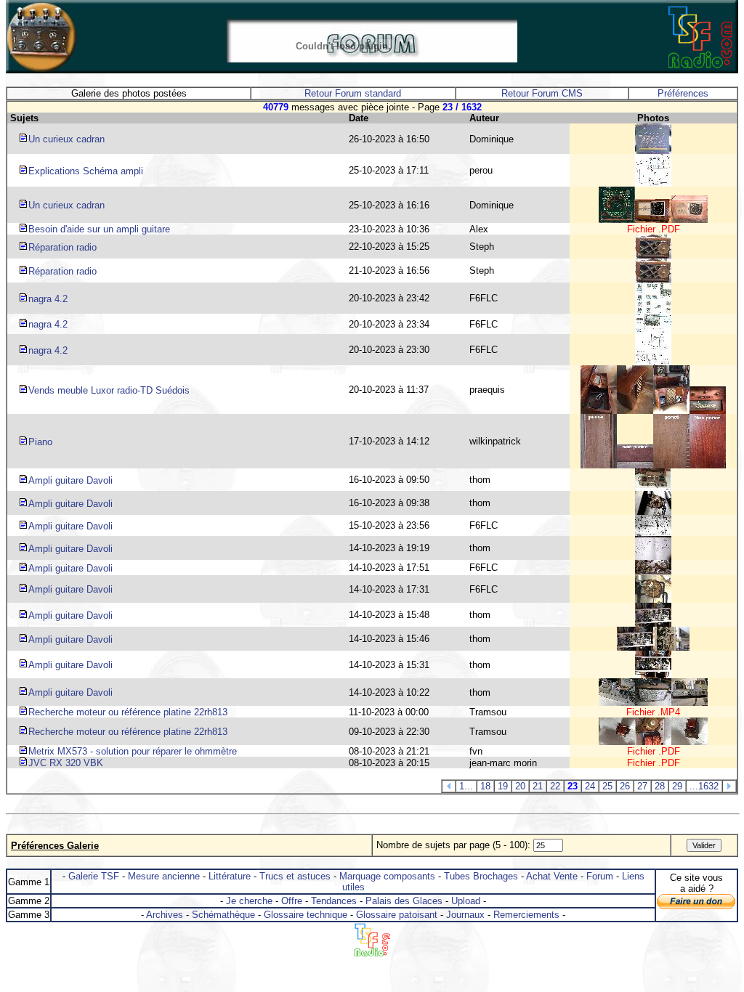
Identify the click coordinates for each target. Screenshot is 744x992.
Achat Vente (552, 876)
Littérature (230, 876)
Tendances (334, 900)
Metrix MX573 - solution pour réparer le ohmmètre (132, 751)
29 (677, 786)
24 (590, 786)
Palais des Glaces (403, 900)
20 (520, 786)
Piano (40, 441)
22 (555, 786)
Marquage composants (387, 876)
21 (538, 786)
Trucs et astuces (295, 876)
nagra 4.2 (48, 298)
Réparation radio (62, 247)
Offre (291, 900)
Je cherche (249, 900)
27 (642, 786)
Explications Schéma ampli (85, 171)
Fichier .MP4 (653, 712)
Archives (164, 914)
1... (466, 786)
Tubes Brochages (481, 876)
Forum (599, 876)
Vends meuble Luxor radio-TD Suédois (109, 390)
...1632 (704, 786)
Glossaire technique (305, 914)
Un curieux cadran (66, 139)
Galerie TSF (93, 876)
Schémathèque (223, 914)
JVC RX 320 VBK (65, 762)
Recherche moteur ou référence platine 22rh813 (127, 712)
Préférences (683, 93)
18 (485, 786)
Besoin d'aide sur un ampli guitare (99, 229)
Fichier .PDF (653, 229)
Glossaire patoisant (396, 914)
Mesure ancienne (164, 876)
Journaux (465, 914)
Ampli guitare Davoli (70, 480)
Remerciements (526, 914)
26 (625, 786)
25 (607, 786)
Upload (465, 900)
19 (503, 786)
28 (660, 786)
